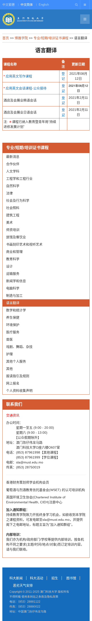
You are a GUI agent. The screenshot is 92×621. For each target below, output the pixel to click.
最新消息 (12, 156)
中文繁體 (8, 4)
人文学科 (12, 171)
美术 (9, 222)
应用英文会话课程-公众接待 (26, 88)
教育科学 (12, 259)
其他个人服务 (16, 361)
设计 (9, 266)
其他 (9, 369)
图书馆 (71, 578)
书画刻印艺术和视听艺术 (24, 244)
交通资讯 (12, 415)
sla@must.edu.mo (29, 462)
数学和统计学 (16, 310)
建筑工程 (12, 215)
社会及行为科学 (17, 200)
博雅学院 (21, 38)
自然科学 (12, 186)
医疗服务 (12, 332)
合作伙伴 (12, 164)
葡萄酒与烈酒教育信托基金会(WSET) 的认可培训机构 (45, 490)
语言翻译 (12, 303)
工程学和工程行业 (19, 178)
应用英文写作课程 (19, 76)
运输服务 (12, 273)
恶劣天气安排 (23, 585)
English (44, 4)
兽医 (9, 339)
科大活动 (36, 578)
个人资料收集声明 (19, 390)
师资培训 (12, 230)
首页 (5, 38)
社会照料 (12, 208)
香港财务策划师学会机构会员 (27, 482)
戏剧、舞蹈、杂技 (19, 347)
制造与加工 (14, 295)
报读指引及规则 (17, 376)
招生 (54, 578)
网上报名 (12, 383)
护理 (9, 354)
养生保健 (12, 317)
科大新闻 (16, 578)
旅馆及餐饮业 (16, 237)
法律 (9, 193)
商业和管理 (14, 252)
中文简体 (27, 4)
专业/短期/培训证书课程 (50, 38)
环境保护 (12, 325)
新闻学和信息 (16, 281)
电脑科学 (12, 288)
